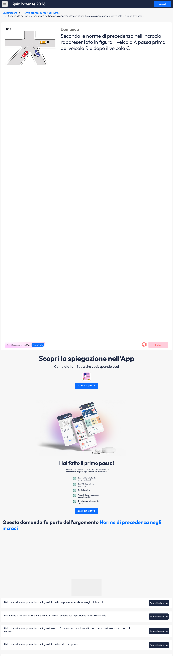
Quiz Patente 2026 (29, 4)
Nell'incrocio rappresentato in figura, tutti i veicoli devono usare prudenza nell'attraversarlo (55, 615)
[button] (5, 4)
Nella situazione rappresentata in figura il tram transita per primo (41, 644)
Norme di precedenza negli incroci (41, 12)
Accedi (162, 4)
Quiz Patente (10, 12)
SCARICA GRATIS (86, 385)
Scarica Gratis (38, 345)
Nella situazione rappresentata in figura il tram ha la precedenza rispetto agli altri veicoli (53, 602)
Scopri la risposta (159, 603)
